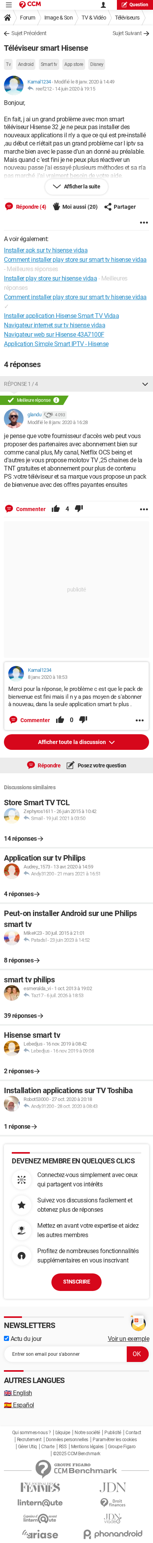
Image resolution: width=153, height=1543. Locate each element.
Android (26, 64)
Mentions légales (87, 1446)
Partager (125, 207)
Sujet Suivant (127, 33)
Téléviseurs (127, 17)
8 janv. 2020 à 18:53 (47, 677)
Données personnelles (67, 1439)
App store (73, 64)
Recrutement (29, 1439)
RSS (63, 1446)
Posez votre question (101, 765)
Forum (27, 17)
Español (19, 1405)
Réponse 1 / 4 (21, 384)
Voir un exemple (128, 1338)
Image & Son (58, 17)
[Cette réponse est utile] (56, 509)
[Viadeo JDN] (112, 1518)
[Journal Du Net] (112, 1487)
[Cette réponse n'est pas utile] (79, 509)
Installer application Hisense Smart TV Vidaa (61, 316)
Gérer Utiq (27, 1446)
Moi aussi (80, 207)
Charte (47, 1446)
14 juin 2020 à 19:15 (75, 89)
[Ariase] (40, 1534)
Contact (133, 1432)
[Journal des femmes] (40, 1487)
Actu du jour (25, 1338)
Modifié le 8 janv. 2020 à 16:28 (57, 422)
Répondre (49, 765)
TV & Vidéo (94, 17)
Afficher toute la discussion (72, 742)
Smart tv (49, 64)
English (18, 1393)
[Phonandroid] (112, 1534)
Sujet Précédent (29, 33)
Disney (96, 64)
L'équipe (62, 1432)
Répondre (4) (30, 207)
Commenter (30, 509)
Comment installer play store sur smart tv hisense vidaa (75, 297)
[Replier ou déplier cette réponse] (145, 384)
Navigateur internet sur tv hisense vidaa (54, 325)
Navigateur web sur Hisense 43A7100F (54, 334)
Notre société (87, 1432)
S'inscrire (76, 1281)
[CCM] (30, 5)
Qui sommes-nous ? (31, 1432)
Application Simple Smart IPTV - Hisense (56, 344)
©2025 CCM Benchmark (76, 1453)
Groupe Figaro (122, 1446)
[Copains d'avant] (40, 1518)
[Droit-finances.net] (112, 1503)
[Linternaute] (40, 1503)
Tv (8, 64)
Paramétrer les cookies (115, 1439)
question (138, 4)
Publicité (112, 1432)
